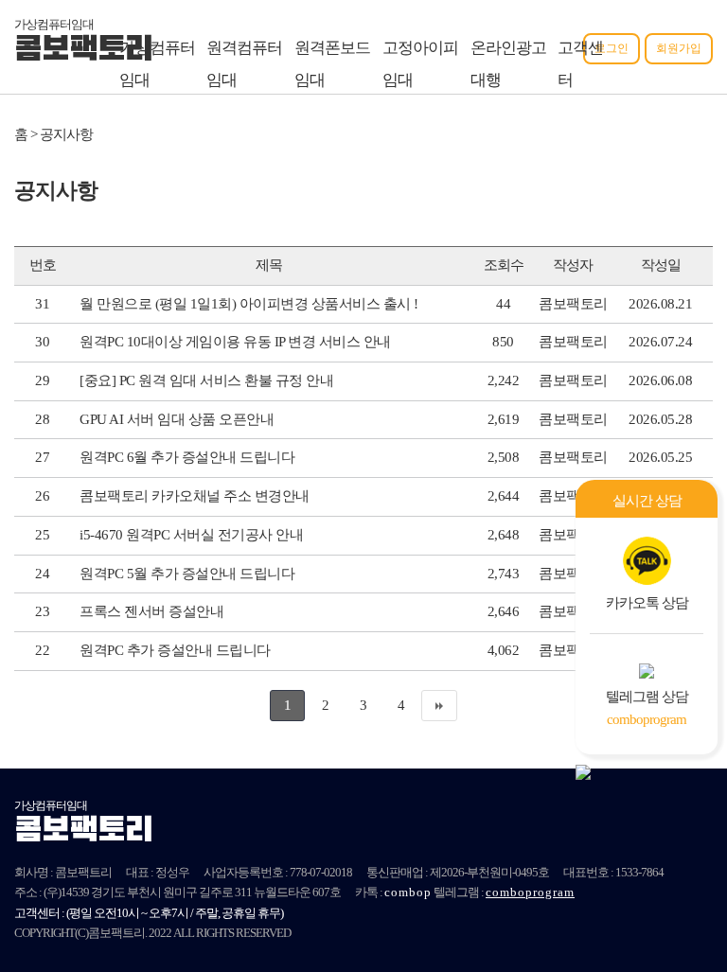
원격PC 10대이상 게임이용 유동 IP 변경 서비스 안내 (235, 341)
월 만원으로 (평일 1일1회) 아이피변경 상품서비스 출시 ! (249, 303)
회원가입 (678, 48)
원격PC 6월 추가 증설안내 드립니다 (187, 457)
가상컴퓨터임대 (157, 64)
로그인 (611, 48)
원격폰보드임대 (332, 64)
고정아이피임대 (420, 64)
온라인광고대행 (508, 64)
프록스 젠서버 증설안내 (151, 611)
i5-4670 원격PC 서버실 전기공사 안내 (191, 534)
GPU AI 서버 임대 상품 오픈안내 (177, 419)
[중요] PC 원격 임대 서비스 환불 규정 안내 (206, 380)
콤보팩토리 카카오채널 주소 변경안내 (195, 496)
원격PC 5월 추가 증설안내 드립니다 (187, 573)
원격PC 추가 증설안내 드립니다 (175, 650)
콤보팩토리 (83, 51)
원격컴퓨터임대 (244, 64)
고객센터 (580, 64)
